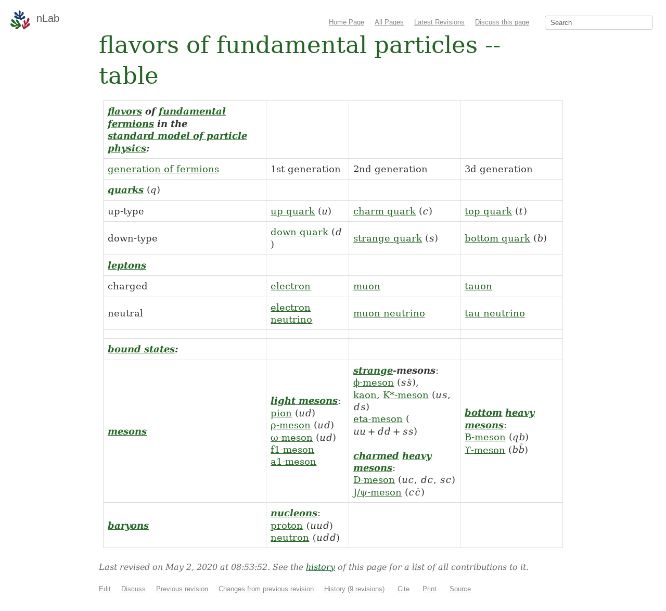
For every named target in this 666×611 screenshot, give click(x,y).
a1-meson (293, 461)
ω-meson (292, 437)
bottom (483, 412)
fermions (131, 123)
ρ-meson (291, 424)
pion (281, 413)
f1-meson (292, 449)
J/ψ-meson (377, 492)
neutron (290, 537)
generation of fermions (163, 168)
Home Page (346, 22)
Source (460, 589)
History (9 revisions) (354, 589)
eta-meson (378, 418)
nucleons (294, 512)
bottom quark (497, 238)
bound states (141, 348)
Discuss (133, 589)
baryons (128, 525)
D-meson (374, 479)
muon (366, 286)
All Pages (389, 22)
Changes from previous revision (266, 589)
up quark (293, 211)
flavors (125, 111)
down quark (299, 231)
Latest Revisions (439, 22)
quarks (126, 189)
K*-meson (406, 394)
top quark (488, 211)
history (320, 567)
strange (373, 370)
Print (429, 589)
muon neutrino (389, 313)
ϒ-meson (485, 449)
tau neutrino (495, 313)
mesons (127, 431)
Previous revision (182, 589)
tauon (478, 286)
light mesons (304, 400)
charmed (376, 455)
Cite (403, 589)
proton (287, 525)
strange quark (387, 238)
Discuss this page (502, 22)
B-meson (485, 436)
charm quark (384, 211)
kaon (365, 394)
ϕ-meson (373, 382)
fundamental (192, 111)
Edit (105, 589)
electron (291, 286)
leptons (127, 265)
